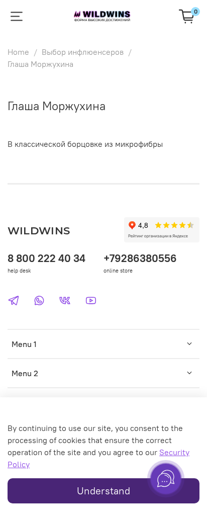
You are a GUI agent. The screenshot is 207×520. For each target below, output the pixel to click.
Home (18, 52)
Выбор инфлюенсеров (83, 52)
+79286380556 (140, 258)
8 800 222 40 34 (46, 258)
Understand (103, 490)
